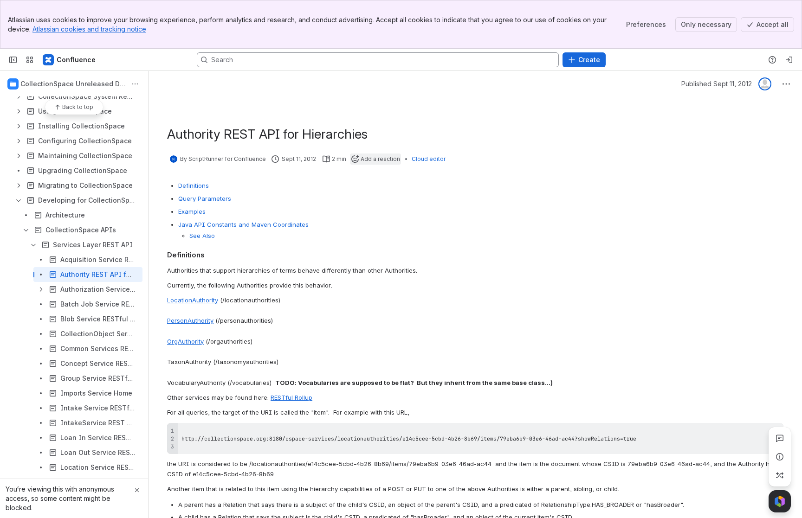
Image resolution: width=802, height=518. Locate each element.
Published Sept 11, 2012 (716, 84)
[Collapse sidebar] (13, 59)
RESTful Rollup (291, 397)
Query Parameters (204, 198)
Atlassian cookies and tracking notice (89, 29)
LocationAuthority (192, 300)
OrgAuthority (185, 341)
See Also (202, 235)
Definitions (193, 185)
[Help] (772, 59)
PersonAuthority (190, 320)
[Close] (136, 490)
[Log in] (789, 59)
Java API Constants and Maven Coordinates (243, 224)
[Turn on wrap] (755, 433)
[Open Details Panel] (779, 456)
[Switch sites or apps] (29, 59)
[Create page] (779, 475)
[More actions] (135, 84)
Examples (192, 211)
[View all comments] (779, 438)
